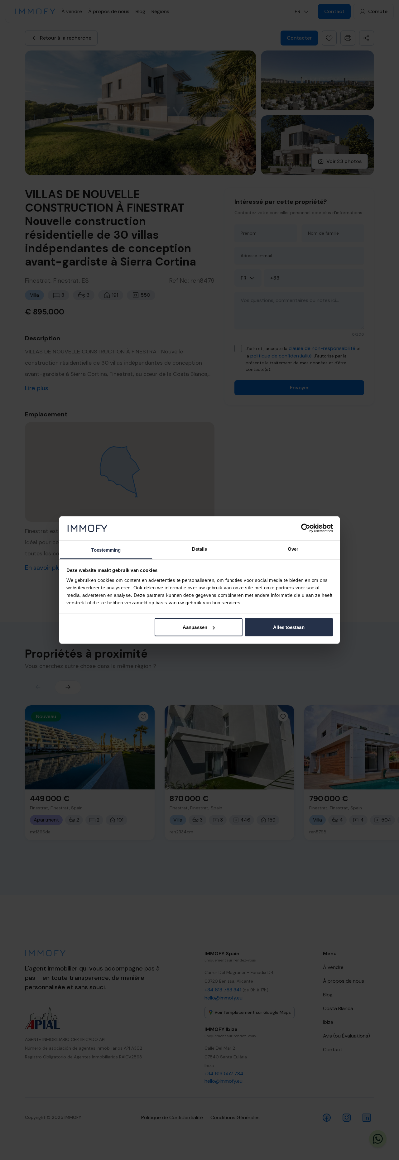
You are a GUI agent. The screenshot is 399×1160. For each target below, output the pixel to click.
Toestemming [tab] (106, 549)
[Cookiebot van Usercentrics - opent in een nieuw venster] (305, 528)
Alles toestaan (288, 627)
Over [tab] (293, 548)
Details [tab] (199, 548)
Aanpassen (195, 627)
